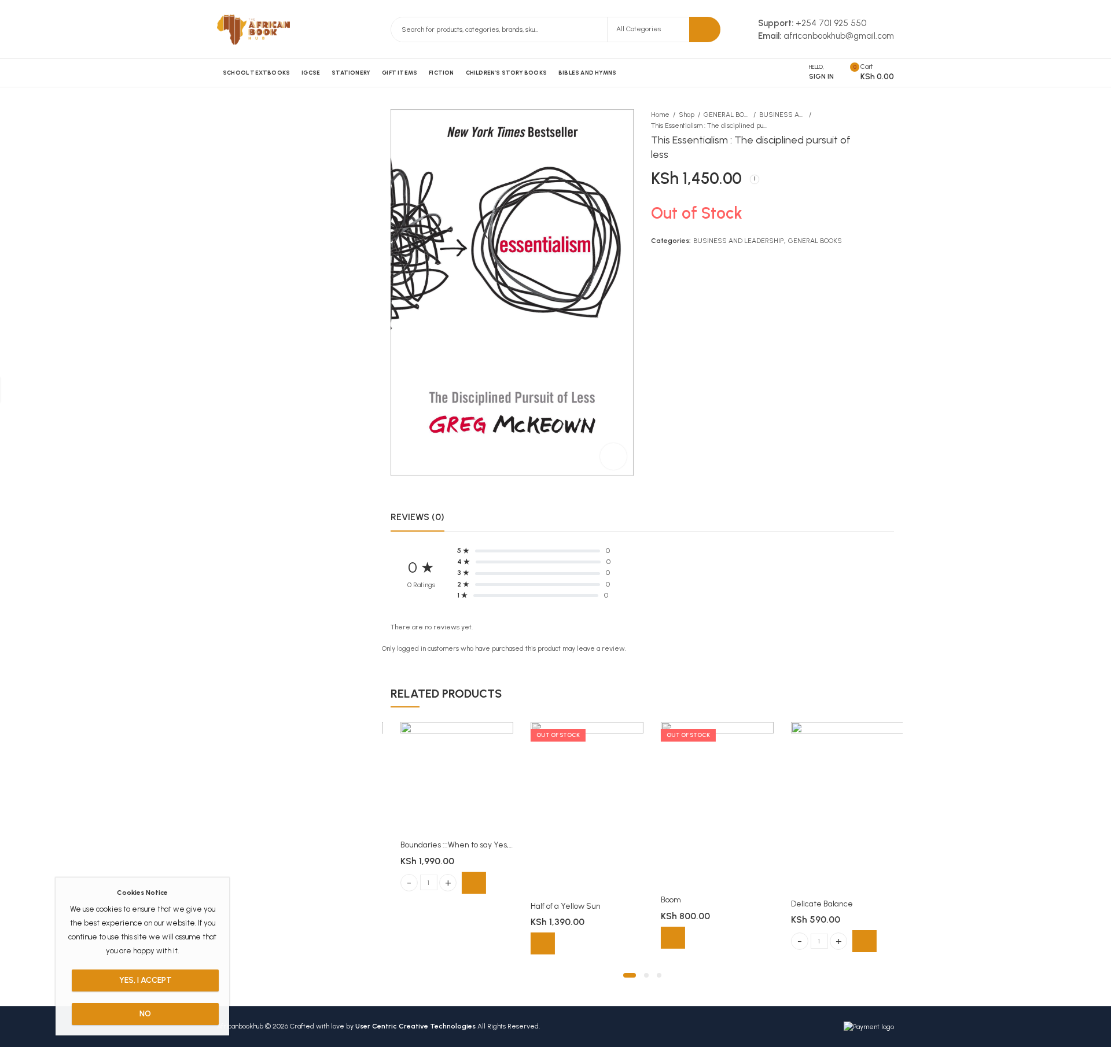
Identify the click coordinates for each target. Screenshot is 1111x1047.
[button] (629, 975)
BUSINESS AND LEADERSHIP (782, 114)
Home (660, 114)
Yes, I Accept (145, 980)
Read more (533, 943)
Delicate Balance (812, 904)
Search (704, 29)
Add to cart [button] (464, 883)
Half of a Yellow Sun (556, 906)
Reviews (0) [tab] (417, 516)
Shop (686, 114)
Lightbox (613, 456)
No (145, 1014)
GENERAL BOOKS (727, 114)
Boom (661, 900)
